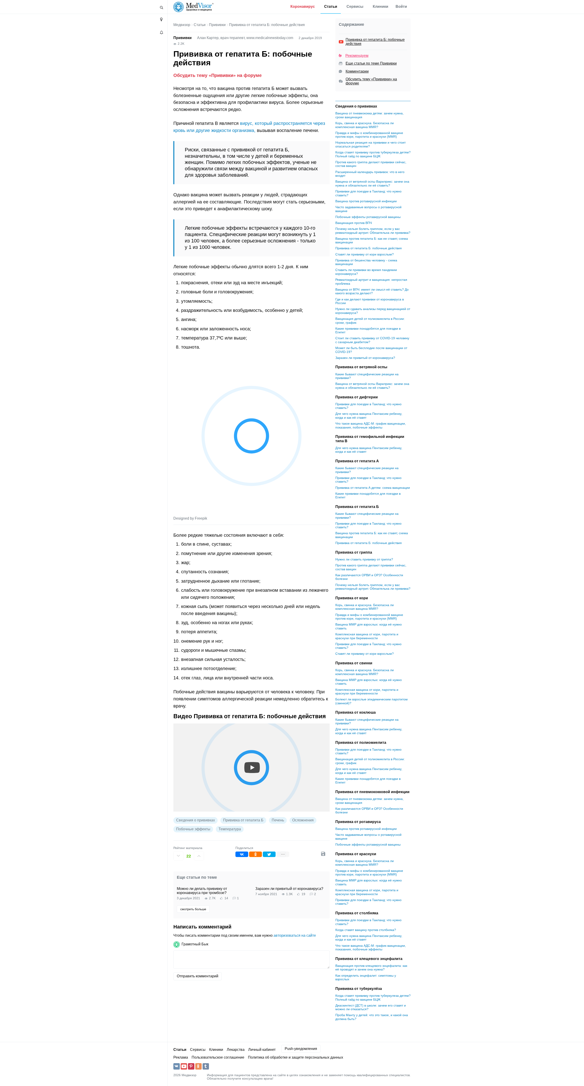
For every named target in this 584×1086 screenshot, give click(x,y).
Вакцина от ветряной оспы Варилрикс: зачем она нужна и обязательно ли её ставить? (372, 183)
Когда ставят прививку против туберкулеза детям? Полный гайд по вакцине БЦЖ (373, 154)
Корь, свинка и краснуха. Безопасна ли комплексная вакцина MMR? (364, 125)
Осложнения (303, 820)
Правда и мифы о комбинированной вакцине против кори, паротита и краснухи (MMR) (369, 135)
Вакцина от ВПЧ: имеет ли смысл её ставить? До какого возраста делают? (372, 291)
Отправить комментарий (197, 976)
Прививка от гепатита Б (243, 820)
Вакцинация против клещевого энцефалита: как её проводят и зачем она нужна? (371, 967)
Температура (230, 829)
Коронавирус (302, 6)
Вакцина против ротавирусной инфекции (366, 201)
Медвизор (181, 25)
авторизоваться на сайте (295, 935)
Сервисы (355, 6)
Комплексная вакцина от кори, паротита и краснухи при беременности (366, 636)
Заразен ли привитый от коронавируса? (289, 889)
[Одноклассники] (255, 854)
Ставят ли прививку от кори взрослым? (364, 254)
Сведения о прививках (195, 820)
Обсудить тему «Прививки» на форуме (217, 75)
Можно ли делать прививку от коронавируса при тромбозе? (202, 891)
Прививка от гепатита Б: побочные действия (368, 248)
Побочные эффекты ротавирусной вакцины (368, 217)
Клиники (380, 6)
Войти (401, 6)
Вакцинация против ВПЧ (353, 223)
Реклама (180, 1057)
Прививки (217, 25)
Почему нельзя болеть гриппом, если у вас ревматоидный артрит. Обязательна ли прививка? (372, 230)
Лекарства (236, 1050)
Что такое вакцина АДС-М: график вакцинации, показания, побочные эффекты (370, 425)
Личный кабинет (262, 1050)
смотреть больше (193, 909)
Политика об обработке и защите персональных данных (295, 1057)
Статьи (330, 6)
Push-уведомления (301, 1049)
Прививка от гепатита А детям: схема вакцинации (372, 487)
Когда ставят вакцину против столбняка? (365, 930)
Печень (278, 820)
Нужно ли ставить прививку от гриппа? (364, 559)
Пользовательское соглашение (218, 1057)
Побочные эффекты (193, 829)
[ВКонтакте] (241, 854)
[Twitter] (269, 854)
